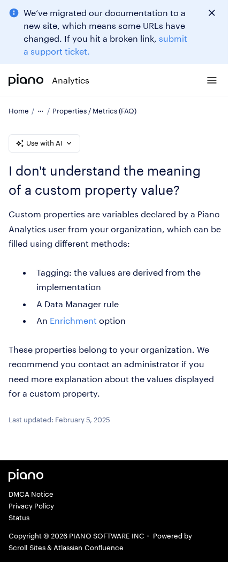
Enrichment (73, 320)
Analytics (70, 80)
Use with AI (44, 143)
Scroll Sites (27, 547)
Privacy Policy (31, 506)
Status (19, 517)
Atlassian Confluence (88, 547)
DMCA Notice (31, 494)
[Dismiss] (211, 12)
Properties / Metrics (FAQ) (94, 111)
